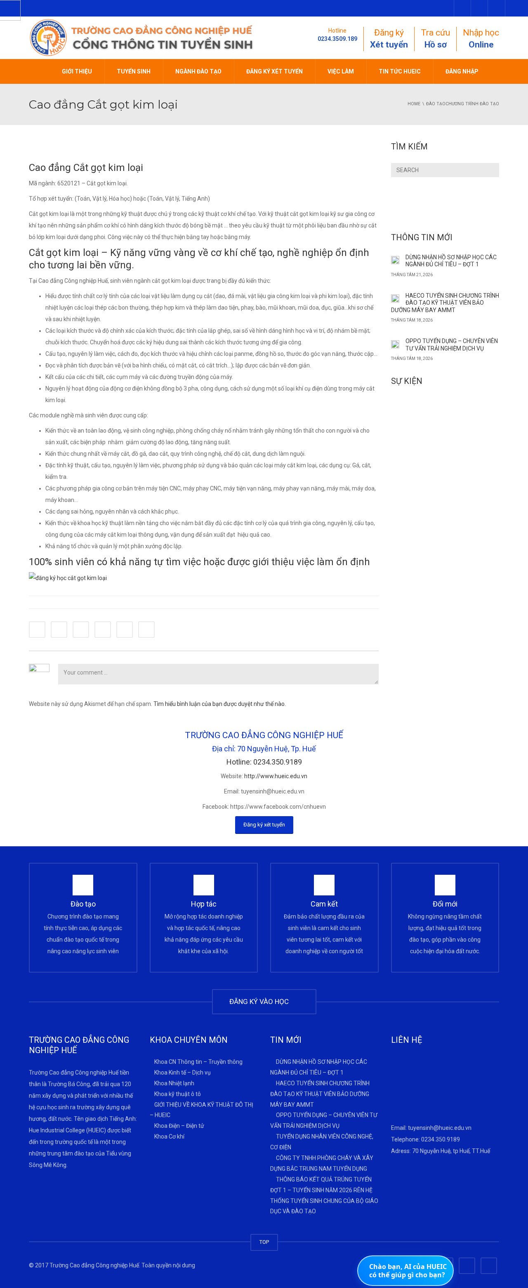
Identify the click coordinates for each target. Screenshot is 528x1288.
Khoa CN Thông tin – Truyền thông (198, 1061)
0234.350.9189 (440, 1139)
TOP (264, 1242)
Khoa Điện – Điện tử (179, 1125)
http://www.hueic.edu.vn (275, 776)
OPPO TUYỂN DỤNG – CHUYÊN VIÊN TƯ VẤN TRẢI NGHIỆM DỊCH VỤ (451, 345)
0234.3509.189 (337, 39)
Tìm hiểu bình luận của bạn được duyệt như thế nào (219, 704)
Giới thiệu (77, 71)
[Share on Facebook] (37, 629)
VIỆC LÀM (341, 71)
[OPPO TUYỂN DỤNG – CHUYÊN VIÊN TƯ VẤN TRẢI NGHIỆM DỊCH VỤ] (395, 343)
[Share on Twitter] (59, 629)
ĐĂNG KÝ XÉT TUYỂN (274, 71)
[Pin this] (124, 629)
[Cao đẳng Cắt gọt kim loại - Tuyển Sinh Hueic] (142, 37)
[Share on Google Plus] (102, 629)
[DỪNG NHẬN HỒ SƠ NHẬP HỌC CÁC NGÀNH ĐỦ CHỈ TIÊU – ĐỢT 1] (395, 259)
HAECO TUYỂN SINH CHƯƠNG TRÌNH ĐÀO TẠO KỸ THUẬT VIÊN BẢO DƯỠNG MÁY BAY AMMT (445, 302)
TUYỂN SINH (134, 71)
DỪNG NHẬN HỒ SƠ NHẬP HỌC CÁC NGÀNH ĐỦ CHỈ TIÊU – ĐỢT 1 (451, 261)
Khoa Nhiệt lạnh (174, 1083)
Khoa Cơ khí (169, 1136)
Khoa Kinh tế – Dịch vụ (182, 1072)
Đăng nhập (462, 71)
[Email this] (146, 629)
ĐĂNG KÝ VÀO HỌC (260, 1001)
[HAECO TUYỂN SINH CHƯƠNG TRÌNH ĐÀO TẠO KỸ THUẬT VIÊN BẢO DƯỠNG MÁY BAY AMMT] (395, 298)
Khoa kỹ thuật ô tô (177, 1093)
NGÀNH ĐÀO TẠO (198, 71)
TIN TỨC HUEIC (400, 71)
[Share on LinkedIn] (81, 629)
